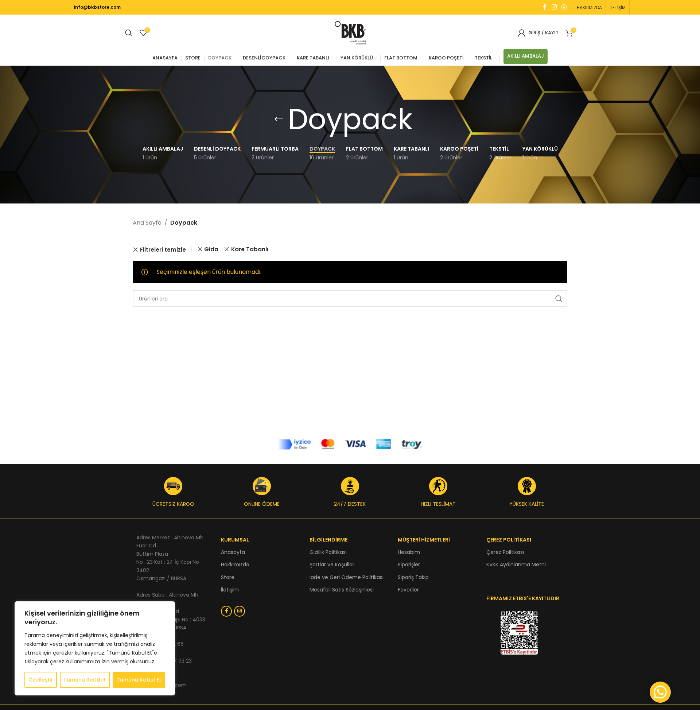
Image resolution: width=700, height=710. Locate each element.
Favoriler (408, 589)
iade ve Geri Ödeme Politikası (347, 577)
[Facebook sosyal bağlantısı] (544, 7)
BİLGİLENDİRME (328, 539)
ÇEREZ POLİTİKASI (508, 539)
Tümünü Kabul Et (139, 679)
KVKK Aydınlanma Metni (516, 564)
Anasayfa (233, 552)
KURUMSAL (235, 539)
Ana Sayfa (147, 222)
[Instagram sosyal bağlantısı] (554, 7)
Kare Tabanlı (249, 249)
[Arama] (128, 33)
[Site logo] (350, 32)
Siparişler (409, 564)
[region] (95, 648)
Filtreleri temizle (163, 249)
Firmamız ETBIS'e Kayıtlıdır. (523, 598)
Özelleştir (40, 679)
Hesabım (409, 552)
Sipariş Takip (413, 577)
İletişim (230, 589)
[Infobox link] (173, 492)
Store (227, 577)
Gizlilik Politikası (328, 552)
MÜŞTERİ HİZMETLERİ (424, 539)
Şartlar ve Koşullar (332, 564)
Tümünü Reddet (84, 679)
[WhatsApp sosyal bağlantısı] (564, 7)
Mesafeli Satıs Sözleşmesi (342, 589)
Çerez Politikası (505, 552)
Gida (211, 249)
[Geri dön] (279, 119)
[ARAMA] (559, 298)
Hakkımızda (235, 564)
